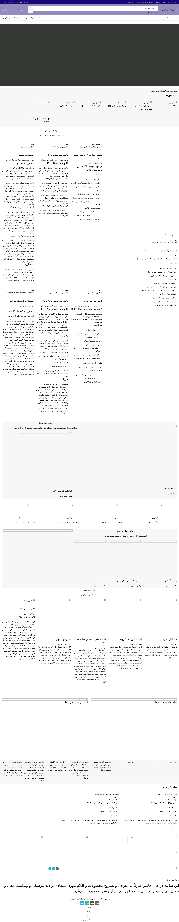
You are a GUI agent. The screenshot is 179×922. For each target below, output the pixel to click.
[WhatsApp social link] (34, 2)
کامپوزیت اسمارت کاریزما (55, 301)
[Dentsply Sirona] (12, 769)
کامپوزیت (99, 314)
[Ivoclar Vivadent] (34, 771)
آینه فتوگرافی (171, 580)
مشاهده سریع (174, 313)
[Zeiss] (101, 766)
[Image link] (161, 868)
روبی (153, 762)
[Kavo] (56, 766)
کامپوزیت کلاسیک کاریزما (22, 301)
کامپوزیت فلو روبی (93, 301)
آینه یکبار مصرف (169, 639)
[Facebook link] (37, 2)
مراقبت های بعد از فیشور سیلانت (103, 802)
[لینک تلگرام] (31, 2)
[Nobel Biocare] (78, 770)
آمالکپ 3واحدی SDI (62, 491)
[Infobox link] (156, 514)
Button (172, 494)
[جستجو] (30, 10)
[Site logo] (169, 10)
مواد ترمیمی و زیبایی (170, 255)
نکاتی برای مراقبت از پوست (164, 802)
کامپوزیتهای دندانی (47, 160)
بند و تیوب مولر (63, 639)
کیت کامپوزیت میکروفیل (130, 639)
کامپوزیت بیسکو (26, 155)
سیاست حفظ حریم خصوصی (72, 859)
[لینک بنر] (134, 726)
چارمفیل (130, 762)
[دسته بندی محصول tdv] (165, 105)
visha (161, 811)
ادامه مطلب (173, 825)
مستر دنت (173, 762)
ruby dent (95, 317)
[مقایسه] (174, 246)
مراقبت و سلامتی (171, 800)
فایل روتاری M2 (27, 608)
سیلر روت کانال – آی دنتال (129, 580)
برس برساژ (101, 580)
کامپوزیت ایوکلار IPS (58, 155)
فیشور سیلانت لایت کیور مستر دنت (160, 250)
